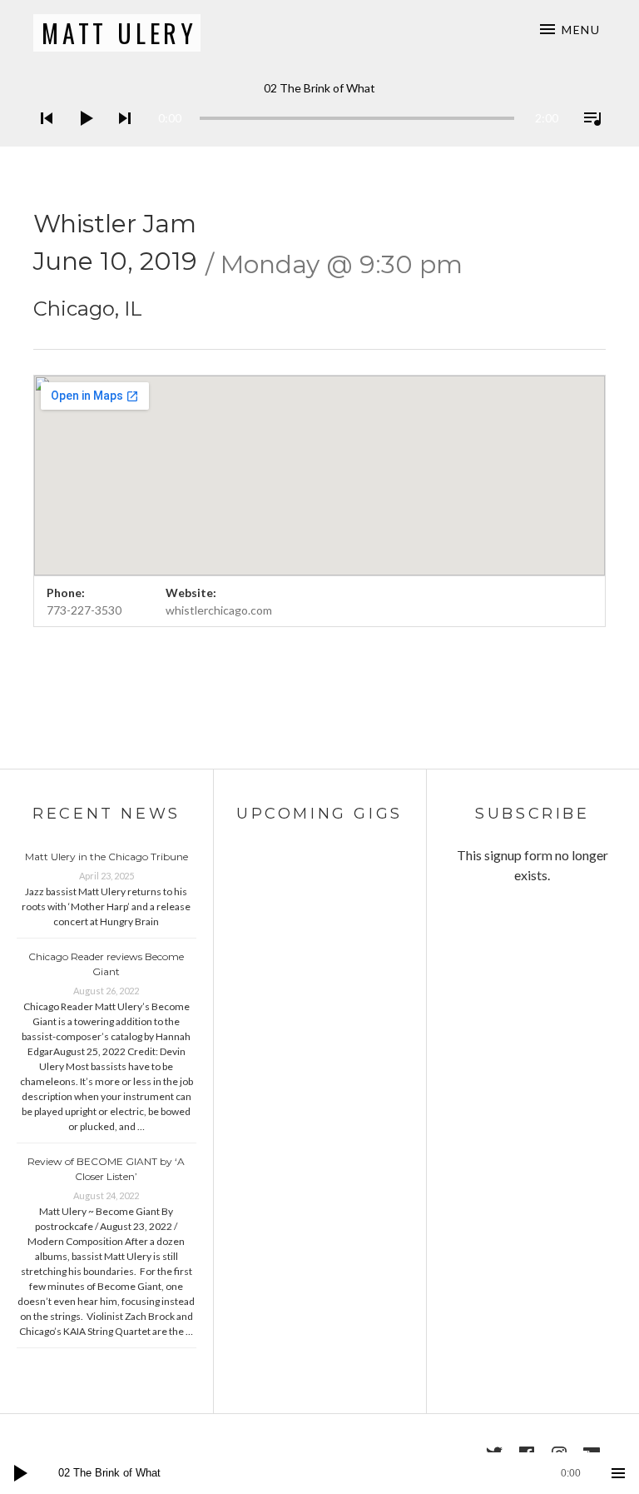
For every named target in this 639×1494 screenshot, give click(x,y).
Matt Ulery (119, 33)
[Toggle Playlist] (587, 140)
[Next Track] (119, 140)
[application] (319, 105)
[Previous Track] (41, 140)
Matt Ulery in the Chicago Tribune (106, 856)
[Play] (80, 140)
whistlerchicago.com (219, 610)
